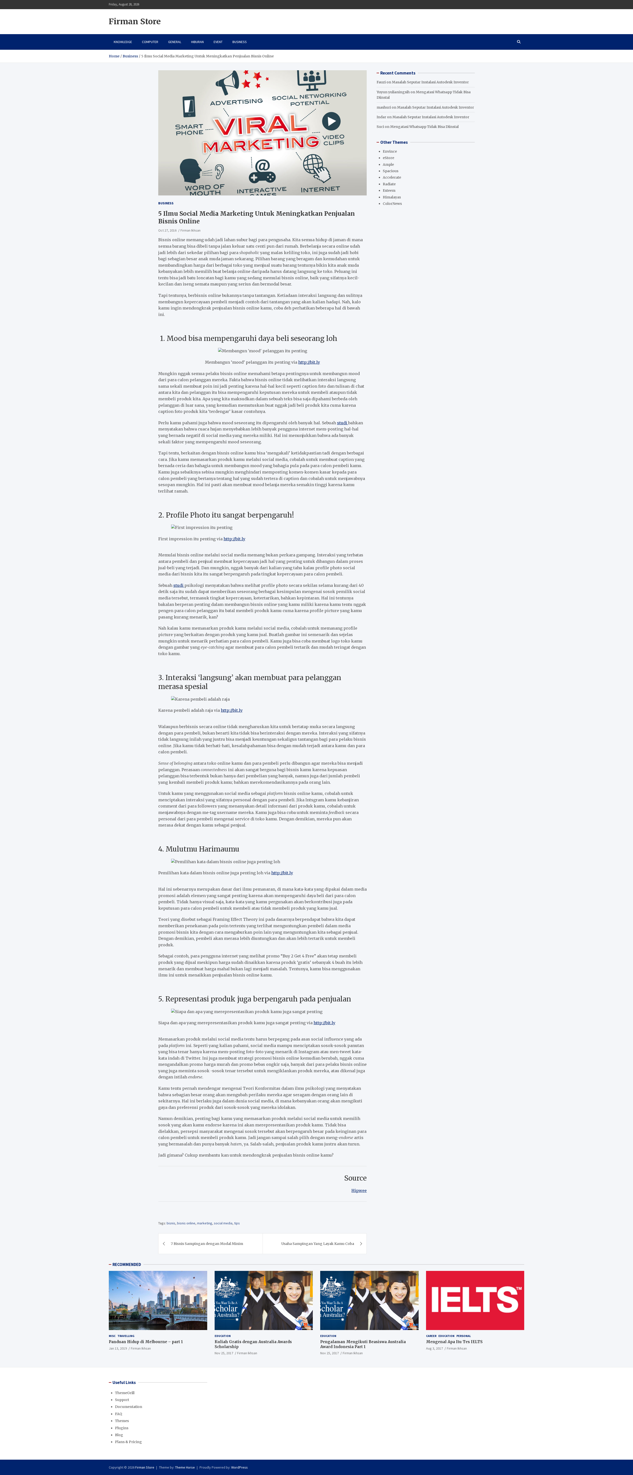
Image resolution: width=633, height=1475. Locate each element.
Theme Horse (185, 1467)
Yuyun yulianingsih (393, 92)
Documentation (128, 1406)
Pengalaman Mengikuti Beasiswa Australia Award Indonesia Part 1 (363, 1344)
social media (223, 1223)
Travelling (126, 1336)
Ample (388, 164)
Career (431, 1336)
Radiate (389, 184)
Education (223, 1336)
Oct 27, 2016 (167, 230)
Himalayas (392, 197)
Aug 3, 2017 (434, 1348)
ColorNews (392, 203)
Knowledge (123, 42)
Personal (463, 1336)
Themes (122, 1421)
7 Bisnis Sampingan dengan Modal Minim (207, 1243)
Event (218, 42)
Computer (150, 42)
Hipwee (359, 1190)
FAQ (118, 1414)
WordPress (239, 1467)
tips (237, 1223)
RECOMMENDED (127, 1264)
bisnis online (186, 1223)
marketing (204, 1223)
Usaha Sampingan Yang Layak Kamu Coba (317, 1243)
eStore (388, 158)
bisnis (171, 1223)
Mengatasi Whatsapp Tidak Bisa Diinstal (424, 126)
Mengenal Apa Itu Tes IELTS (454, 1341)
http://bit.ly (309, 362)
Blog (119, 1435)
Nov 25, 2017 (224, 1353)
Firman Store (135, 21)
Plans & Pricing (128, 1442)
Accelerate (392, 177)
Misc (112, 1336)
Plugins (121, 1428)
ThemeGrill (125, 1393)
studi (342, 422)
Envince (390, 151)
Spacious (390, 171)
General (174, 42)
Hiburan (197, 42)
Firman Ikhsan (191, 230)
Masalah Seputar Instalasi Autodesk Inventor (430, 82)
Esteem (389, 190)
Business (239, 42)
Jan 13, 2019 (118, 1348)
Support (122, 1400)
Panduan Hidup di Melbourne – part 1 (146, 1341)
